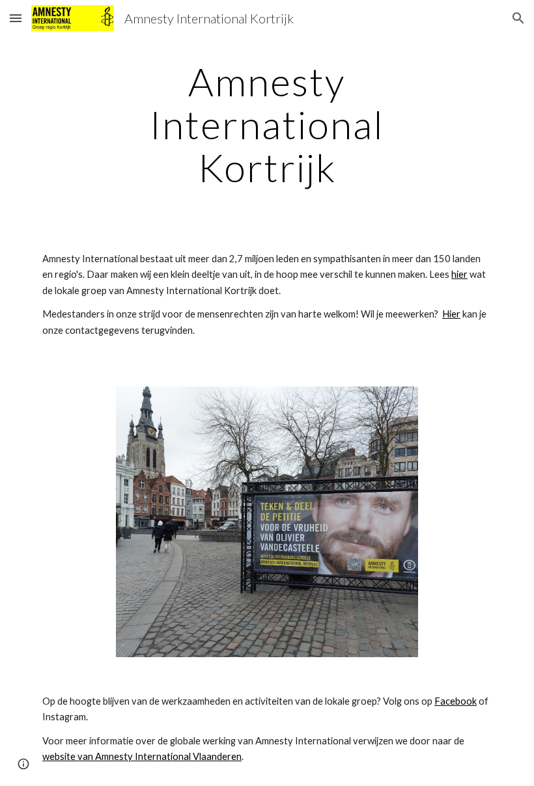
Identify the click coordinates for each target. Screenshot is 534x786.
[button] (15, 18)
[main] (267, 124)
